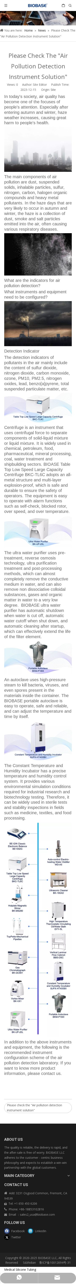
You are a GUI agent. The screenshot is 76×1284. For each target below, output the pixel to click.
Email (13, 1214)
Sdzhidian (29, 1263)
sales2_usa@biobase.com (37, 1214)
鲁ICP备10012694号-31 (55, 1263)
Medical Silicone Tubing (20, 1269)
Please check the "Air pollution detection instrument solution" (34, 1107)
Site (53, 90)
